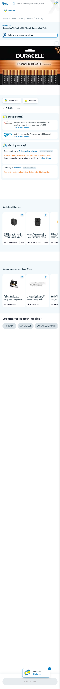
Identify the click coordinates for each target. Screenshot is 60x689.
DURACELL (7, 25)
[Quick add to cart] (22, 215)
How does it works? (22, 127)
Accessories (17, 19)
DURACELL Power (46, 326)
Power (30, 19)
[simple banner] (5, 3)
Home (5, 19)
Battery (39, 19)
